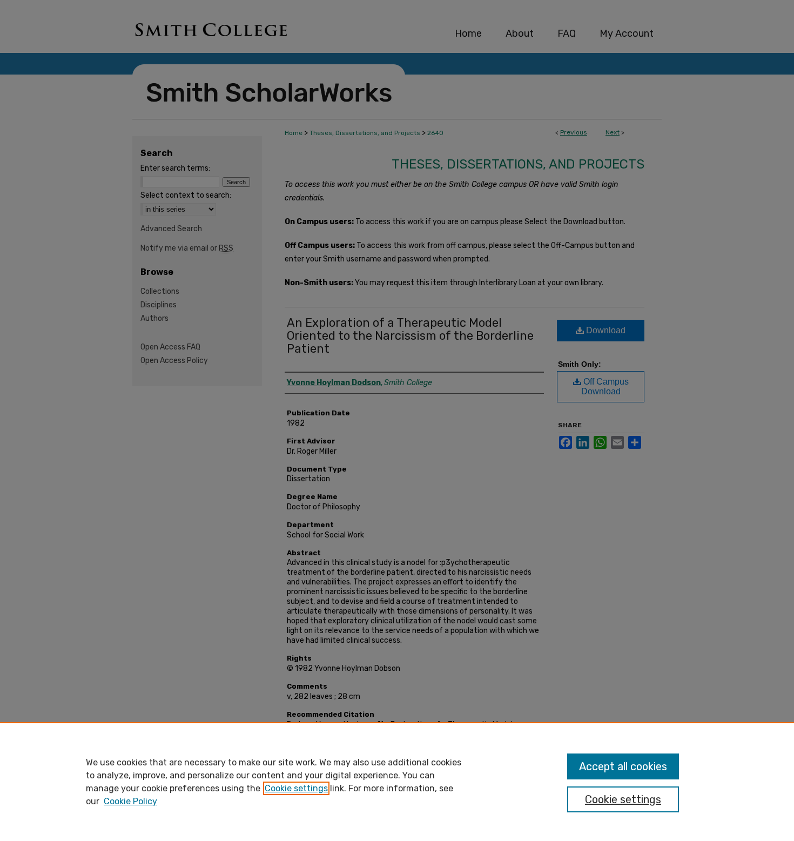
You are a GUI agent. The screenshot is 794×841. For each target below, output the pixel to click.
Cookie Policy (130, 801)
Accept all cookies (623, 766)
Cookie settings (296, 788)
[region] (397, 781)
